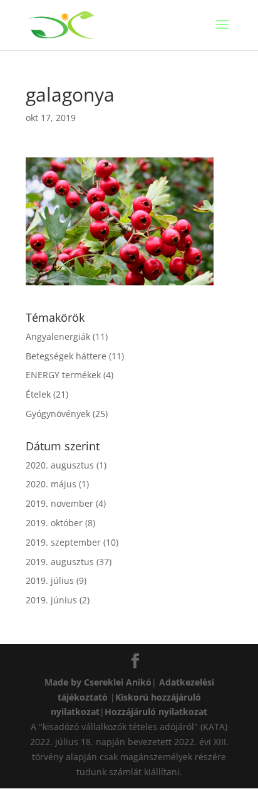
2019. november (59, 503)
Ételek (38, 394)
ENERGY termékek (63, 375)
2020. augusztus (60, 465)
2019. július (50, 580)
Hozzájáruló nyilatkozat (156, 712)
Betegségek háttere (66, 356)
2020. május (51, 484)
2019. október (54, 523)
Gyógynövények (58, 414)
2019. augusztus (60, 562)
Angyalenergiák (58, 336)
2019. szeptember (63, 542)
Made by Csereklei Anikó (98, 682)
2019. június (51, 600)
